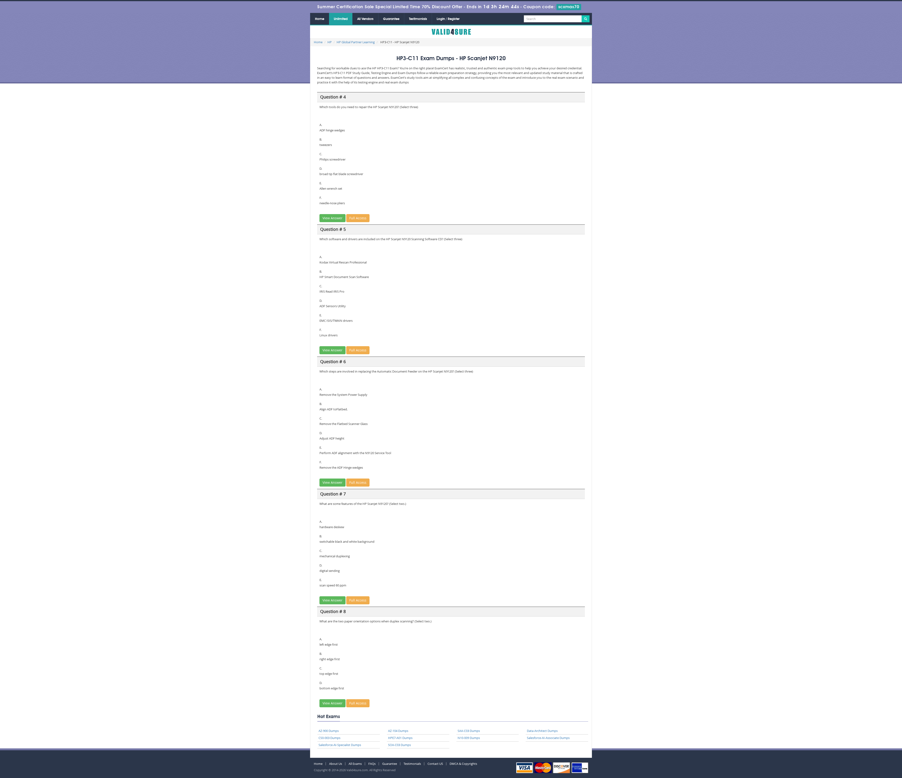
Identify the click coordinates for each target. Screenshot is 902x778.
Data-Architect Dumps (542, 731)
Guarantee (391, 19)
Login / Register (448, 19)
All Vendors (365, 19)
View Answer (332, 218)
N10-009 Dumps (469, 738)
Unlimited (341, 19)
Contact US (435, 764)
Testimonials (418, 19)
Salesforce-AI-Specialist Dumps (340, 745)
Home (319, 19)
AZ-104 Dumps (398, 731)
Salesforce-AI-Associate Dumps (548, 738)
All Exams (355, 764)
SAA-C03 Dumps (469, 731)
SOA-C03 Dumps (399, 745)
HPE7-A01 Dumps (400, 738)
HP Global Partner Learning (356, 42)
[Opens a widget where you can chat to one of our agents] (869, 751)
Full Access (357, 218)
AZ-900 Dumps (329, 731)
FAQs (372, 764)
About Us (335, 764)
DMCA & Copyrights (463, 764)
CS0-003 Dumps (329, 738)
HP (329, 42)
